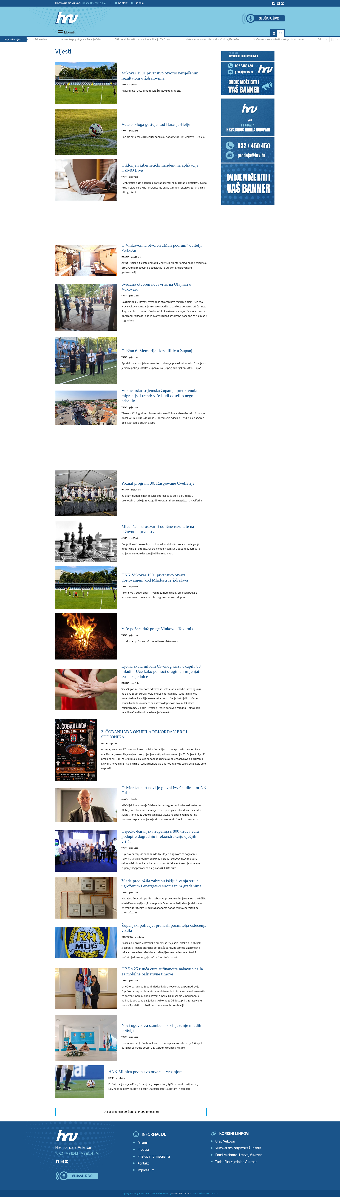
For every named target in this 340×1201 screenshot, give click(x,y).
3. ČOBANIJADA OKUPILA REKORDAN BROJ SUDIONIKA (144, 734)
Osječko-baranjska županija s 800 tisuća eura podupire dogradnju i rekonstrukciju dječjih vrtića (160, 836)
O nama (143, 1142)
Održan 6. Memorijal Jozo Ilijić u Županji (304, 39)
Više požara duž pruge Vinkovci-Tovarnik (157, 628)
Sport (124, 84)
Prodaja (139, 3)
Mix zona (125, 257)
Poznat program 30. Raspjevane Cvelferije (157, 483)
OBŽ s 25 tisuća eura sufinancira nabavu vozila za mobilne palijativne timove (162, 971)
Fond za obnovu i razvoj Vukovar (238, 1155)
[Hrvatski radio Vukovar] (66, 18)
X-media (187, 1193)
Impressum (145, 1170)
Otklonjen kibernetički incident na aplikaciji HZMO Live (108, 39)
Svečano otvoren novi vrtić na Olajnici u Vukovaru (244, 39)
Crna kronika (126, 937)
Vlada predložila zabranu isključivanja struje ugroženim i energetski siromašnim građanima (161, 883)
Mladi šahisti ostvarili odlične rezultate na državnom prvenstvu (157, 529)
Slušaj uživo (269, 18)
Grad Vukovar (225, 1141)
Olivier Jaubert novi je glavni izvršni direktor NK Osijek (163, 790)
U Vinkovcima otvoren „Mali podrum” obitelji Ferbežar (177, 39)
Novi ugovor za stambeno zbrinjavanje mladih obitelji (161, 1028)
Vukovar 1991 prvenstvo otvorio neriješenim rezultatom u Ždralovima (159, 75)
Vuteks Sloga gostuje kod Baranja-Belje (47, 39)
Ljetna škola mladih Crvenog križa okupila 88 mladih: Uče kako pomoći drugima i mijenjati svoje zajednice (161, 671)
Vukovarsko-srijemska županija (238, 1148)
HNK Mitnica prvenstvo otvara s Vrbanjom (145, 1071)
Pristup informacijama (153, 1156)
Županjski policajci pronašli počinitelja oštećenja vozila (163, 928)
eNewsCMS (176, 1193)
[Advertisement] (131, 224)
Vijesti (124, 177)
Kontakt (123, 3)
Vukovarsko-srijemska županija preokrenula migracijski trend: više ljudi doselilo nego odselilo (159, 395)
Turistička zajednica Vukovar (236, 1162)
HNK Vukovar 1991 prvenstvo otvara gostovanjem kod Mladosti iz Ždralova (154, 577)
